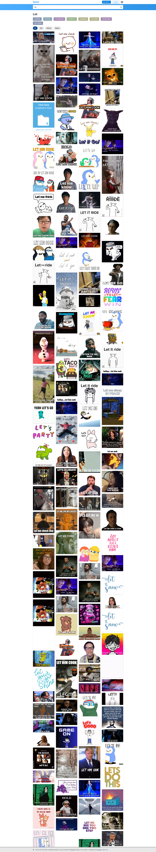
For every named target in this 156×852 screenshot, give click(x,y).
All (35, 28)
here (106, 850)
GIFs (41, 28)
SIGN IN (116, 2)
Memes (57, 28)
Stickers (49, 28)
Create (107, 2)
